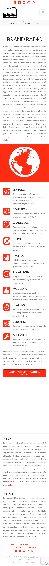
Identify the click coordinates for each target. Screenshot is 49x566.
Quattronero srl (31, 562)
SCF (9, 485)
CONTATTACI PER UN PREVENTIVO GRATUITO (24, 373)
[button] (43, 12)
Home (12, 544)
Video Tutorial (15, 546)
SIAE (35, 536)
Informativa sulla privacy (24, 547)
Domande (27, 546)
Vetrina (36, 544)
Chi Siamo (20, 544)
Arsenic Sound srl (33, 561)
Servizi (28, 544)
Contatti (36, 546)
